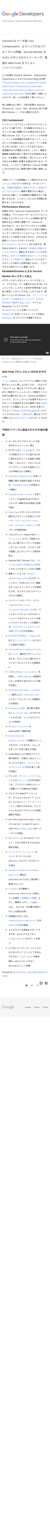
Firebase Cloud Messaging (24, 410)
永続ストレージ (20, 780)
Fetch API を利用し (18, 635)
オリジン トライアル (29, 776)
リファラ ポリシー (24, 640)
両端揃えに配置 (28, 897)
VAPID (44, 403)
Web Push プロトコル (19, 417)
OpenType (14, 512)
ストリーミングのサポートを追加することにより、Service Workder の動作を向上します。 (24, 298)
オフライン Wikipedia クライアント (17, 358)
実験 (32, 780)
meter (32, 582)
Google (28, 1007)
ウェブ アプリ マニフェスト (22, 851)
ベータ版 (19, 112)
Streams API (8, 314)
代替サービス (21, 450)
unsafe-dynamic (20, 610)
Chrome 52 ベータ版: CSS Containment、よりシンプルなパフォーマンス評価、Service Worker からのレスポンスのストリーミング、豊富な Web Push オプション (24, 52)
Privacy (37, 1007)
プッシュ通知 (8, 380)
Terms (45, 1007)
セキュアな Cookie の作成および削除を (25, 564)
